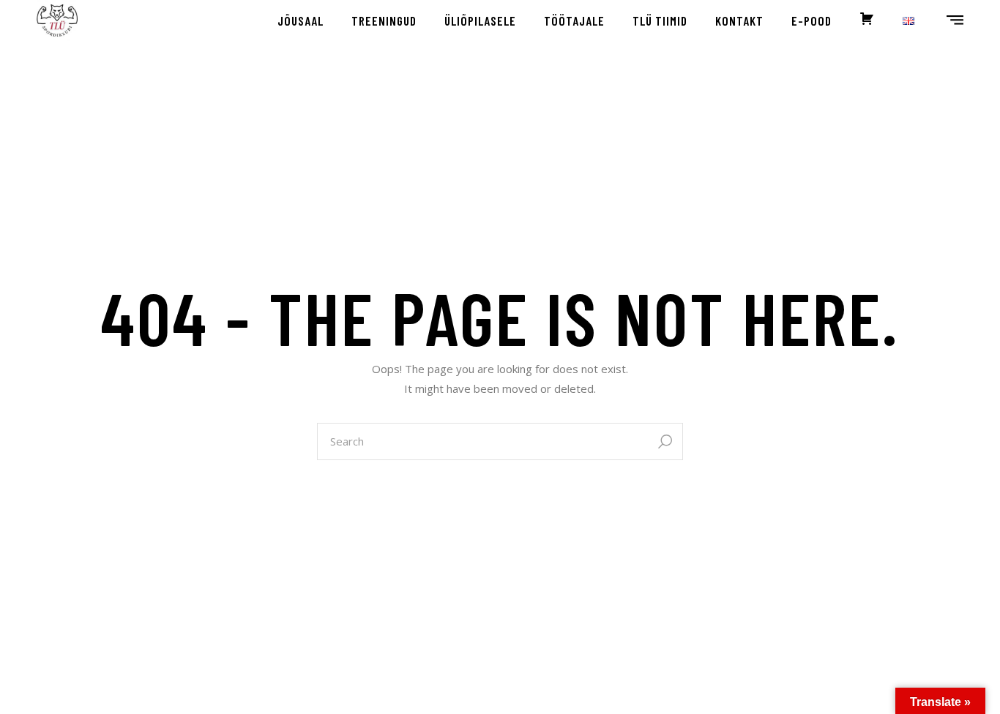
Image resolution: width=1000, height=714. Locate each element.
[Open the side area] (955, 20)
